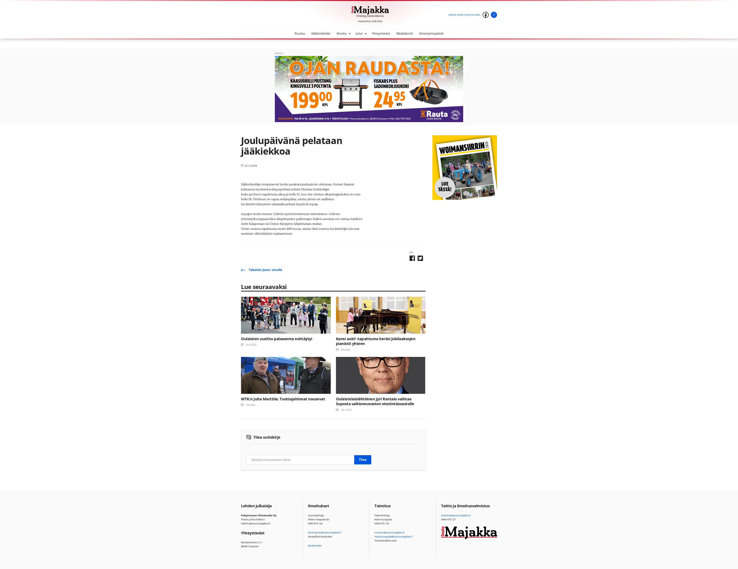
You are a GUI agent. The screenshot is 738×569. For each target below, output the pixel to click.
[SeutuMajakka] (370, 12)
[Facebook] (486, 15)
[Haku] (494, 15)
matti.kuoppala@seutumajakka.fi (393, 536)
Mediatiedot (315, 545)
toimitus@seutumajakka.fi (389, 532)
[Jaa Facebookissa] (412, 259)
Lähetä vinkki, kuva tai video (464, 14)
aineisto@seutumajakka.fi (456, 515)
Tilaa (363, 459)
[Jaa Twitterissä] (420, 259)
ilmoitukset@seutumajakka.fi (324, 532)
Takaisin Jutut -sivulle (265, 270)
